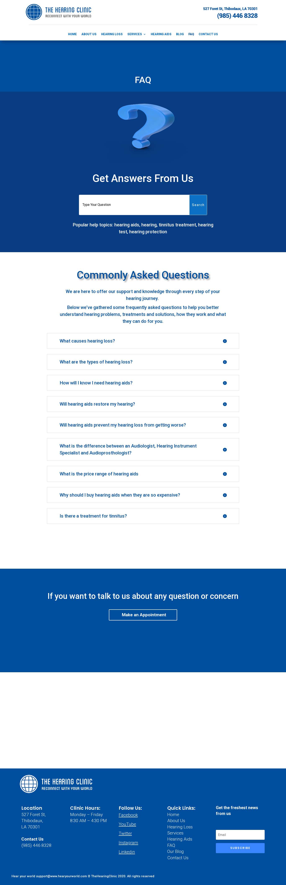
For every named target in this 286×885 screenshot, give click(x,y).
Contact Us (32, 839)
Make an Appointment (144, 614)
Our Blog (175, 851)
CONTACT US (208, 34)
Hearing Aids (179, 839)
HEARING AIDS (161, 34)
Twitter (125, 833)
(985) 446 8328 (36, 845)
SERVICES (134, 34)
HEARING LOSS (112, 34)
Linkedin (127, 851)
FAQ (191, 34)
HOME (72, 34)
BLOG (180, 34)
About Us (176, 820)
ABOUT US (89, 34)
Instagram (128, 842)
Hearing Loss (180, 826)
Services (175, 833)
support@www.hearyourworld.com (62, 876)
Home (173, 814)
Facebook (128, 815)
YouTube (127, 824)
